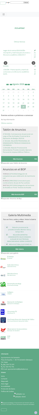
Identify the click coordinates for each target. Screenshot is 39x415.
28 (23, 107)
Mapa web (4, 381)
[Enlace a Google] (8, 2)
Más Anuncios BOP (17, 194)
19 (13, 103)
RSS (35, 159)
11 (8, 99)
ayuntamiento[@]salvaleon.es (18, 369)
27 (18, 107)
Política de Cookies (7, 391)
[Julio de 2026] (11, 84)
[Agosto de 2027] (26, 84)
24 (3, 107)
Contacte (4, 379)
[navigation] (17, 2)
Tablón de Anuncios (14, 129)
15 (28, 99)
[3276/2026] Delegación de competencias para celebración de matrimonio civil (19, 176)
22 (28, 103)
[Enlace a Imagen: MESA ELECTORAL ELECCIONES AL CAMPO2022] (19, 245)
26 (13, 107)
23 (33, 103)
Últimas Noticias (19, 41)
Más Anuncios (18, 159)
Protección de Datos (8, 389)
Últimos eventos (6, 123)
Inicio (3, 376)
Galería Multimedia (19, 215)
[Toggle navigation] (3, 14)
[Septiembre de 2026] (28, 84)
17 (3, 103)
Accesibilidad (5, 386)
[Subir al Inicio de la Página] (35, 412)
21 (23, 103)
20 (18, 103)
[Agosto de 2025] (7, 84)
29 (28, 107)
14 (23, 99)
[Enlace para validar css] (19, 394)
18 (8, 103)
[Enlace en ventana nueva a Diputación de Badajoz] (7, 402)
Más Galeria (20, 249)
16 (33, 99)
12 (13, 99)
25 (8, 107)
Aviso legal (4, 384)
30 (33, 107)
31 (3, 110)
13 (18, 99)
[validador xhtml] (19, 396)
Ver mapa (4, 362)
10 (3, 99)
